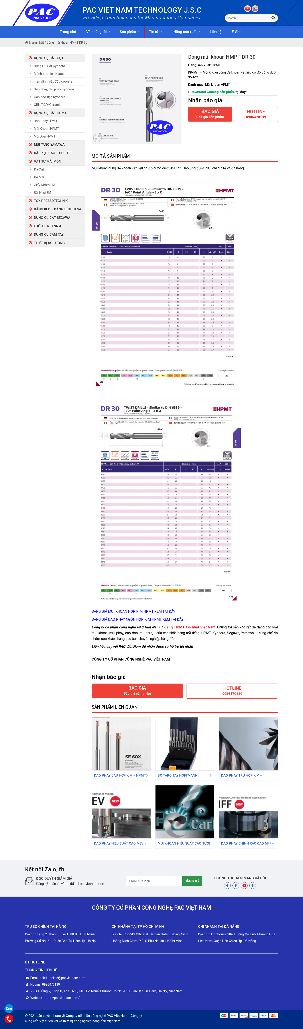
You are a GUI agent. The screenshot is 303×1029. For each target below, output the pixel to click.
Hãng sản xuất (185, 32)
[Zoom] (97, 138)
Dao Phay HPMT (45, 121)
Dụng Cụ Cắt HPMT (50, 113)
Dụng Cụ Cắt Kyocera (49, 66)
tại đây (241, 92)
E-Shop (238, 32)
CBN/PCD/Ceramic (47, 105)
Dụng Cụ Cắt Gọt (48, 58)
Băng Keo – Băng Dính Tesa (57, 209)
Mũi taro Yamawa (49, 145)
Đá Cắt (39, 169)
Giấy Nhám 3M (44, 185)
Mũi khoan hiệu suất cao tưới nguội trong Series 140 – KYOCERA (184, 843)
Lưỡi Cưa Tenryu (48, 226)
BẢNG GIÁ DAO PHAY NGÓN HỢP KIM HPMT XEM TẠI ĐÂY (137, 619)
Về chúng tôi (97, 32)
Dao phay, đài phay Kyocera (54, 89)
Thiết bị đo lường (49, 243)
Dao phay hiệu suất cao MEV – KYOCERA (120, 843)
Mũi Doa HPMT (44, 136)
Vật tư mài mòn (47, 161)
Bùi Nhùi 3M (42, 193)
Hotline (256, 114)
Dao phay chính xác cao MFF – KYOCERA (247, 843)
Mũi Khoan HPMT (46, 129)
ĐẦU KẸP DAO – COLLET (52, 153)
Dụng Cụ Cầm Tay (48, 234)
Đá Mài (39, 177)
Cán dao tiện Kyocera (49, 97)
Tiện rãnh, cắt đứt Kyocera (53, 81)
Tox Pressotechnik (51, 201)
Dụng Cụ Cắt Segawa (52, 218)
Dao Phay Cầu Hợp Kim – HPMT (120, 775)
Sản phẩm (128, 32)
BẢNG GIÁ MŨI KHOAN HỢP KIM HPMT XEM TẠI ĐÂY (133, 611)
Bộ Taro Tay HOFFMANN (178, 775)
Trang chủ (68, 32)
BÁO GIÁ (210, 114)
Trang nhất (36, 42)
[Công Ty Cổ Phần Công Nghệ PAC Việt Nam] (50, 12)
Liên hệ (216, 32)
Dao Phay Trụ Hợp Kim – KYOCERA (241, 775)
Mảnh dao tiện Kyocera (50, 74)
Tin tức (155, 32)
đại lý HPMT (174, 627)
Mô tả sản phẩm (111, 156)
